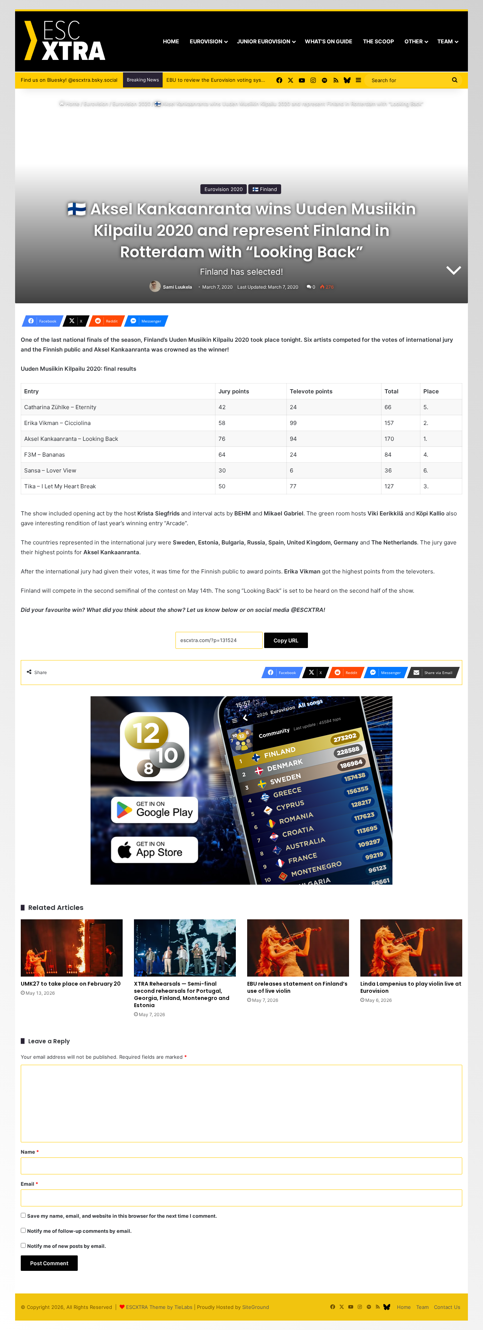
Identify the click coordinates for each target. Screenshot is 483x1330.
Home (171, 41)
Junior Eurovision (263, 41)
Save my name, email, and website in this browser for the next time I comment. (122, 1216)
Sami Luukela (177, 287)
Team (445, 41)
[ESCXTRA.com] (64, 41)
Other (414, 41)
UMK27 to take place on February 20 (71, 984)
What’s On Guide (328, 41)
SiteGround (255, 1307)
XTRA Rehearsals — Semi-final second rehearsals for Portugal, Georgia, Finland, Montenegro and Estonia (181, 994)
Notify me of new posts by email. (66, 1246)
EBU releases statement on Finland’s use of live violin (297, 987)
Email (29, 1184)
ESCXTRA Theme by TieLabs (159, 1307)
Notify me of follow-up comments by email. (79, 1231)
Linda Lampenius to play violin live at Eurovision (410, 987)
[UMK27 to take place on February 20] (72, 948)
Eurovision (206, 41)
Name (30, 1152)
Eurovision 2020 (131, 104)
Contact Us (447, 1307)
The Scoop (378, 41)
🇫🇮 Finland (264, 189)
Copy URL (286, 640)
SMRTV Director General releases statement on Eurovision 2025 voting (250, 80)
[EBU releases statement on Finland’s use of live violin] (298, 948)
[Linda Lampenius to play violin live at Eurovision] (411, 948)
